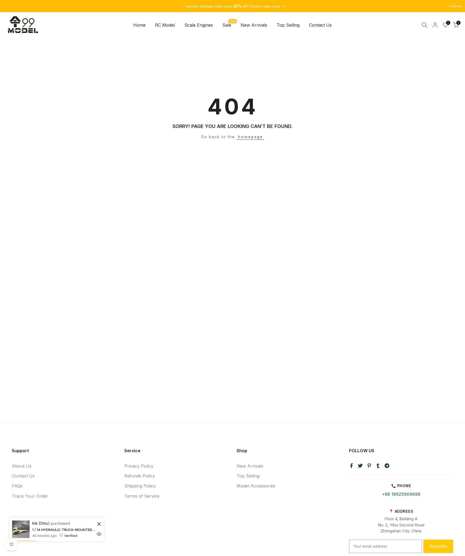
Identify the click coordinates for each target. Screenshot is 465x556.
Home (139, 25)
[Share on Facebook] (351, 465)
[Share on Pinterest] (369, 465)
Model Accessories (256, 486)
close (11, 6)
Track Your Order (30, 496)
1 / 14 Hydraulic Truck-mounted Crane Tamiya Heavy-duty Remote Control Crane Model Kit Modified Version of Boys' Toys (64, 530)
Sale (228, 25)
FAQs (17, 486)
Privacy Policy (138, 466)
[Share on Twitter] (360, 465)
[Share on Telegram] (387, 465)
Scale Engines (198, 25)
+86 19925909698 (401, 494)
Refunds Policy (139, 476)
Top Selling (288, 25)
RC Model (165, 25)
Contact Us (320, 25)
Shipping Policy (140, 486)
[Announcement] (232, 6)
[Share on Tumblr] (378, 465)
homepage (250, 136)
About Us (21, 466)
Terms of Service (142, 496)
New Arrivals (254, 25)
